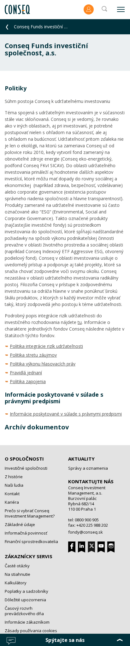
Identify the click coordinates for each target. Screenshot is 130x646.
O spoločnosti (24, 459)
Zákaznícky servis (28, 556)
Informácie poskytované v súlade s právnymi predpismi (66, 414)
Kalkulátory (16, 583)
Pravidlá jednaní (26, 373)
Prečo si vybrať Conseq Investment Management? (30, 513)
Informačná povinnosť (26, 533)
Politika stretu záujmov (33, 355)
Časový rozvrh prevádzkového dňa (24, 610)
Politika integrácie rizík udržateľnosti (46, 346)
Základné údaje (20, 524)
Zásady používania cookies (31, 630)
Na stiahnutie (17, 574)
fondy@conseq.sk (85, 532)
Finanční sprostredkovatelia (31, 541)
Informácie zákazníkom (27, 622)
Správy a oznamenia (88, 468)
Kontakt (12, 493)
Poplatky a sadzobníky (26, 591)
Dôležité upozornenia (25, 600)
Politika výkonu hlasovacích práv (42, 364)
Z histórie (14, 476)
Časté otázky (17, 566)
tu (80, 322)
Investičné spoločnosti (26, 468)
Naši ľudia (14, 485)
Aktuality (81, 459)
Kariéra (12, 502)
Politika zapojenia (28, 381)
